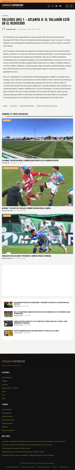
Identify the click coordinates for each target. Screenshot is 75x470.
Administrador (11, 29)
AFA (3, 395)
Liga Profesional (7, 409)
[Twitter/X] (52, 6)
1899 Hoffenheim (7, 377)
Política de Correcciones (28, 467)
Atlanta (5, 15)
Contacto (54, 467)
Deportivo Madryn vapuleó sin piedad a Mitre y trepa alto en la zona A (36, 331)
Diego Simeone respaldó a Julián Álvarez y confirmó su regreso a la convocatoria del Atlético (41, 303)
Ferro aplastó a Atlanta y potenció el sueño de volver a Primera (26, 256)
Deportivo (12, 5)
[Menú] (71, 6)
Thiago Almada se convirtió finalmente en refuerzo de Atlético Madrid (23, 452)
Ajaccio (4, 391)
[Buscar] (67, 6)
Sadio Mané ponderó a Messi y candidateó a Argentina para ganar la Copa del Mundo (28, 455)
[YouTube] (60, 6)
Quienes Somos (64, 467)
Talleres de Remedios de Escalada (47, 106)
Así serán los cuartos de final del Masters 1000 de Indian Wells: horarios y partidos (27, 445)
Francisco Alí (5, 163)
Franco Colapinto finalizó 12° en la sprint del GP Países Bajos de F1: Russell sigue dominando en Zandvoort (40, 322)
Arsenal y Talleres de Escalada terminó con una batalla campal (26, 208)
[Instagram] (48, 6)
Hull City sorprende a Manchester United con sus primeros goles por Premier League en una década (42, 312)
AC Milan (4, 381)
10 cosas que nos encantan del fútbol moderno (16, 448)
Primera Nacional (7, 423)
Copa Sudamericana (8, 420)
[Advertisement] (37, 280)
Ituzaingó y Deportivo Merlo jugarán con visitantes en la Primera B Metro (30, 160)
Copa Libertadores (7, 416)
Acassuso (5, 384)
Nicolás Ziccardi (18, 315)
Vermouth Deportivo (30, 463)
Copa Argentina (6, 413)
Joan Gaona (13, 106)
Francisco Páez (18, 332)
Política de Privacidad (43, 467)
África (4, 398)
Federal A (5, 427)
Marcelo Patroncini (7, 210)
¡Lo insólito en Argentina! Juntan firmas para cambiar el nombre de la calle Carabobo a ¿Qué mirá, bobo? (34, 441)
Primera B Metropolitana (27, 106)
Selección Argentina (8, 430)
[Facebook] (56, 6)
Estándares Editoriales (13, 467)
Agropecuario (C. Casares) (10, 388)
